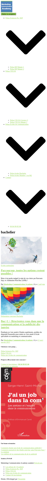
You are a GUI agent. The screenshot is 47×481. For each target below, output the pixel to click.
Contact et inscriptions (9, 364)
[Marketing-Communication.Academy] (6, 12)
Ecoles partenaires (7, 266)
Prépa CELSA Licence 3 (19, 120)
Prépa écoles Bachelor (18, 173)
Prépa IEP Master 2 (17, 69)
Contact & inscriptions (13, 475)
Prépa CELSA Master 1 (18, 122)
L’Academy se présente (9, 366)
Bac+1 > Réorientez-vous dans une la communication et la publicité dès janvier (22, 324)
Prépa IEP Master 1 (17, 67)
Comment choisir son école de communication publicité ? (21, 448)
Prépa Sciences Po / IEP (9, 351)
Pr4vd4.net (38, 463)
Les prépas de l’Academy (14, 467)
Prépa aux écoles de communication (14, 355)
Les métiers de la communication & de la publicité (19, 454)
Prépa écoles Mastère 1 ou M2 (21, 175)
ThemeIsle (21, 479)
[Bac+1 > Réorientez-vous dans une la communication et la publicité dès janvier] (17, 314)
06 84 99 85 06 (15, 226)
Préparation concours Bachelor (12, 316)
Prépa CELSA (6, 353)
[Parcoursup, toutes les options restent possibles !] (21, 263)
